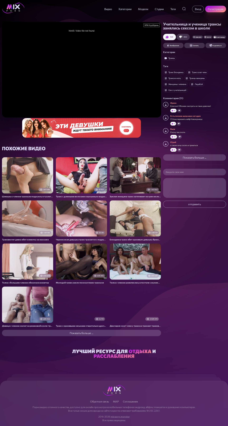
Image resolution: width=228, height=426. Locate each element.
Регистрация (215, 9)
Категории (125, 9)
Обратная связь (99, 401)
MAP (116, 401)
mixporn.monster (120, 416)
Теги (173, 9)
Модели (143, 9)
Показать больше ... (194, 157)
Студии (159, 9)
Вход (198, 9)
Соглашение (130, 401)
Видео (108, 9)
